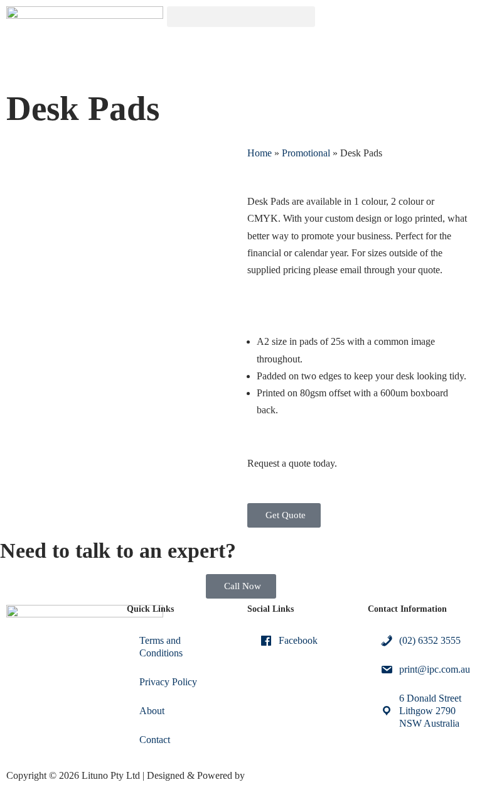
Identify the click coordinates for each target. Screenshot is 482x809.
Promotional (306, 153)
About (151, 710)
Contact (154, 739)
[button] (241, 16)
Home (259, 153)
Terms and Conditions (161, 646)
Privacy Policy (168, 681)
